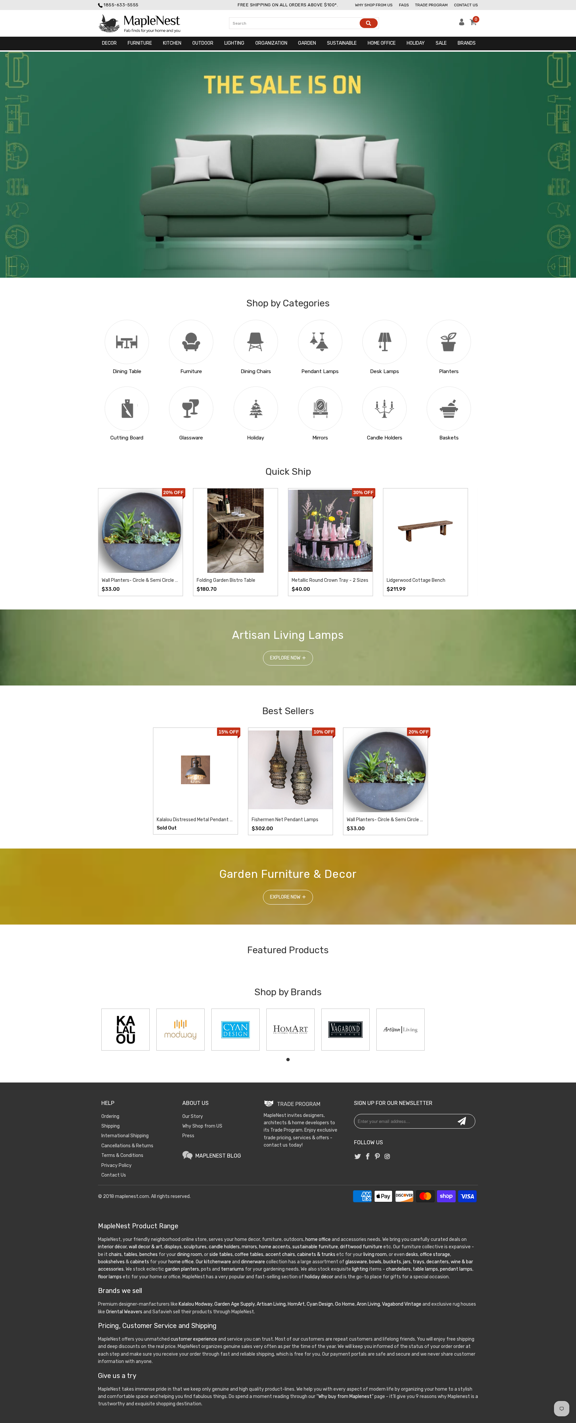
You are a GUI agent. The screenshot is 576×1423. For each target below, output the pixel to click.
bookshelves (111, 1262)
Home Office (382, 43)
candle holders (224, 1247)
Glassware (191, 438)
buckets (392, 1262)
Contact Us (466, 5)
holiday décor (319, 1277)
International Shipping (125, 1136)
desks (412, 1254)
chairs (115, 1254)
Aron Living (368, 1304)
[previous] (109, 542)
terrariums (232, 1269)
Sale (441, 43)
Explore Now (285, 658)
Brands (467, 43)
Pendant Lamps (320, 371)
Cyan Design (320, 1304)
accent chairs (280, 1254)
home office (318, 1239)
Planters (449, 371)
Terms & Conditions (122, 1155)
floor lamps (110, 1277)
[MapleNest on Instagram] (387, 1157)
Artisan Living (271, 1304)
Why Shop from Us (374, 5)
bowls (375, 1262)
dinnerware (253, 1262)
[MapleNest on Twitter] (358, 1157)
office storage (435, 1254)
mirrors (249, 1247)
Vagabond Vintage (401, 1304)
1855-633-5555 (121, 4)
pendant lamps (456, 1269)
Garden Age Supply (234, 1304)
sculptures (195, 1247)
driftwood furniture (361, 1247)
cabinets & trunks (316, 1254)
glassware (356, 1262)
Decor (109, 43)
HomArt (296, 1304)
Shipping (110, 1126)
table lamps (425, 1269)
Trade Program (431, 5)
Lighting (234, 43)
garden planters (182, 1269)
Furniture (140, 43)
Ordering (110, 1116)
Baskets (449, 438)
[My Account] (462, 24)
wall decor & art (145, 1247)
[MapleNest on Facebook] (368, 1157)
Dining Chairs (256, 371)
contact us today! (283, 1145)
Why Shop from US (202, 1126)
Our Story (192, 1116)
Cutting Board (126, 438)
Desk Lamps (384, 371)
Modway (203, 1304)
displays (173, 1247)
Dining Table (127, 371)
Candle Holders (384, 438)
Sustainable (342, 43)
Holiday (416, 43)
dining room (189, 1254)
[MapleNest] (145, 23)
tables (130, 1254)
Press (188, 1136)
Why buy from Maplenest (345, 1396)
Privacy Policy (116, 1165)
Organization (271, 43)
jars (406, 1262)
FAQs (404, 5)
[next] (466, 542)
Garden (307, 43)
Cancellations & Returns (127, 1146)
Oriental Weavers (124, 1312)
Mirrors (320, 438)
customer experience (194, 1339)
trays (418, 1262)
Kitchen (172, 43)
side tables (221, 1254)
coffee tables (249, 1254)
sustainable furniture (315, 1247)
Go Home (345, 1304)
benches (148, 1254)
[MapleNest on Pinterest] (377, 1157)
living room (375, 1254)
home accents (274, 1247)
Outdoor (202, 43)
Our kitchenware (213, 1262)
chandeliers (398, 1269)
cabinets (139, 1262)
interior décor (112, 1247)
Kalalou (186, 1304)
